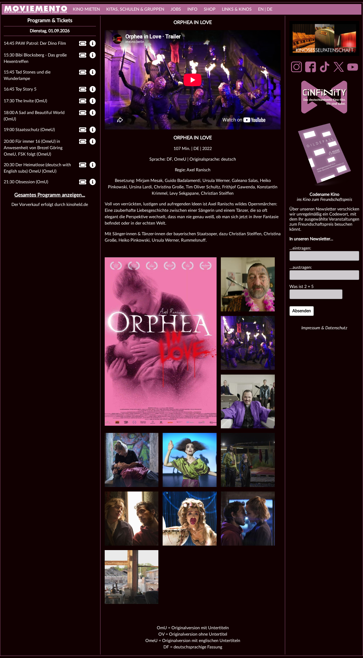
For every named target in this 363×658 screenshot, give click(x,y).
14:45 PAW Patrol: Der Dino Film (35, 43)
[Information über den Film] (93, 44)
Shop (210, 9)
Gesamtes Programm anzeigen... (49, 195)
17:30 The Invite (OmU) (25, 101)
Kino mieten (86, 9)
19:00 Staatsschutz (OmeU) (29, 130)
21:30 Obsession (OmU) (26, 182)
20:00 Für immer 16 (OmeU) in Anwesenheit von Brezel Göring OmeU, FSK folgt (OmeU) (33, 147)
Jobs (176, 9)
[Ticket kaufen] (81, 44)
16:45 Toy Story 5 (20, 89)
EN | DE (265, 9)
